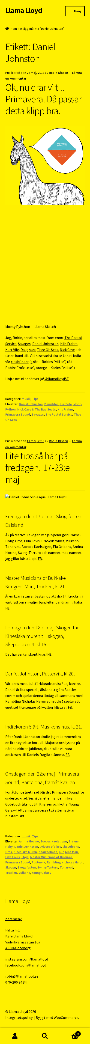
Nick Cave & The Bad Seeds (36, 409)
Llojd (25, 857)
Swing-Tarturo (47, 867)
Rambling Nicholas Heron (65, 862)
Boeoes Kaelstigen (53, 841)
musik (26, 399)
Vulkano (24, 873)
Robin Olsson (58, 73)
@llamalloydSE (57, 378)
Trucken (11, 873)
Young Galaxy (41, 873)
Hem (14, 29)
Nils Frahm (69, 343)
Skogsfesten (27, 867)
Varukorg (69, 1032)
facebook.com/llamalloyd (25, 965)
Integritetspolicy (19, 1017)
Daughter (28, 349)
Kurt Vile (12, 349)
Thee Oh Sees (47, 349)
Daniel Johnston (45, 343)
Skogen (10, 867)
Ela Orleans (71, 847)
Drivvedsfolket (50, 847)
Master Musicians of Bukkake (51, 857)
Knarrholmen (48, 852)
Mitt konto (15, 1036)
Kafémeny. (13, 918)
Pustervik (38, 862)
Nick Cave (67, 349)
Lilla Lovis (12, 857)
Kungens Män (68, 852)
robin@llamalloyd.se (21, 976)
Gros (8, 852)
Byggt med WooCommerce (57, 1017)
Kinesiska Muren (25, 852)
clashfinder (20, 361)
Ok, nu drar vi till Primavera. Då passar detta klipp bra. (43, 99)
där (40, 798)
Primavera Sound (17, 414)
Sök (45, 1036)
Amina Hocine (29, 841)
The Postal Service (58, 414)
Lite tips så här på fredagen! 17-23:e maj (37, 467)
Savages (24, 343)
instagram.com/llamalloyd (26, 959)
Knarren (45, 804)
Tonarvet (66, 867)
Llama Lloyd (23, 10)
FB (40, 558)
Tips (35, 399)
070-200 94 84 (16, 982)
